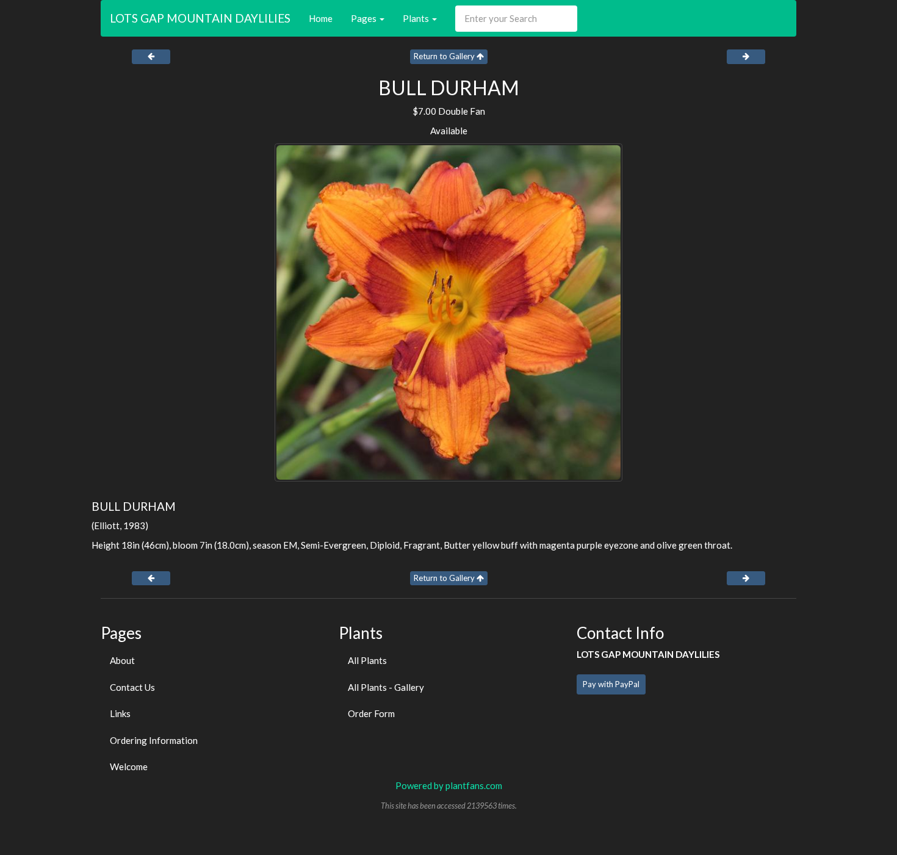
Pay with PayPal (611, 684)
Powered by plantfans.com (448, 785)
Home (321, 18)
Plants (417, 18)
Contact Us (132, 687)
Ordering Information (154, 740)
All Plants (367, 660)
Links (120, 713)
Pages (364, 18)
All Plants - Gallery (386, 687)
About (122, 660)
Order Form (371, 713)
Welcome (129, 766)
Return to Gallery (445, 56)
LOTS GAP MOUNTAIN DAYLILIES (200, 18)
